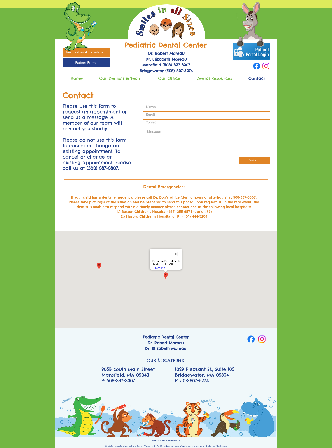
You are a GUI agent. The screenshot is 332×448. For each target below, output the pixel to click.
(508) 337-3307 (102, 168)
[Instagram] (265, 66)
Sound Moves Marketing (213, 445)
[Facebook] (256, 66)
